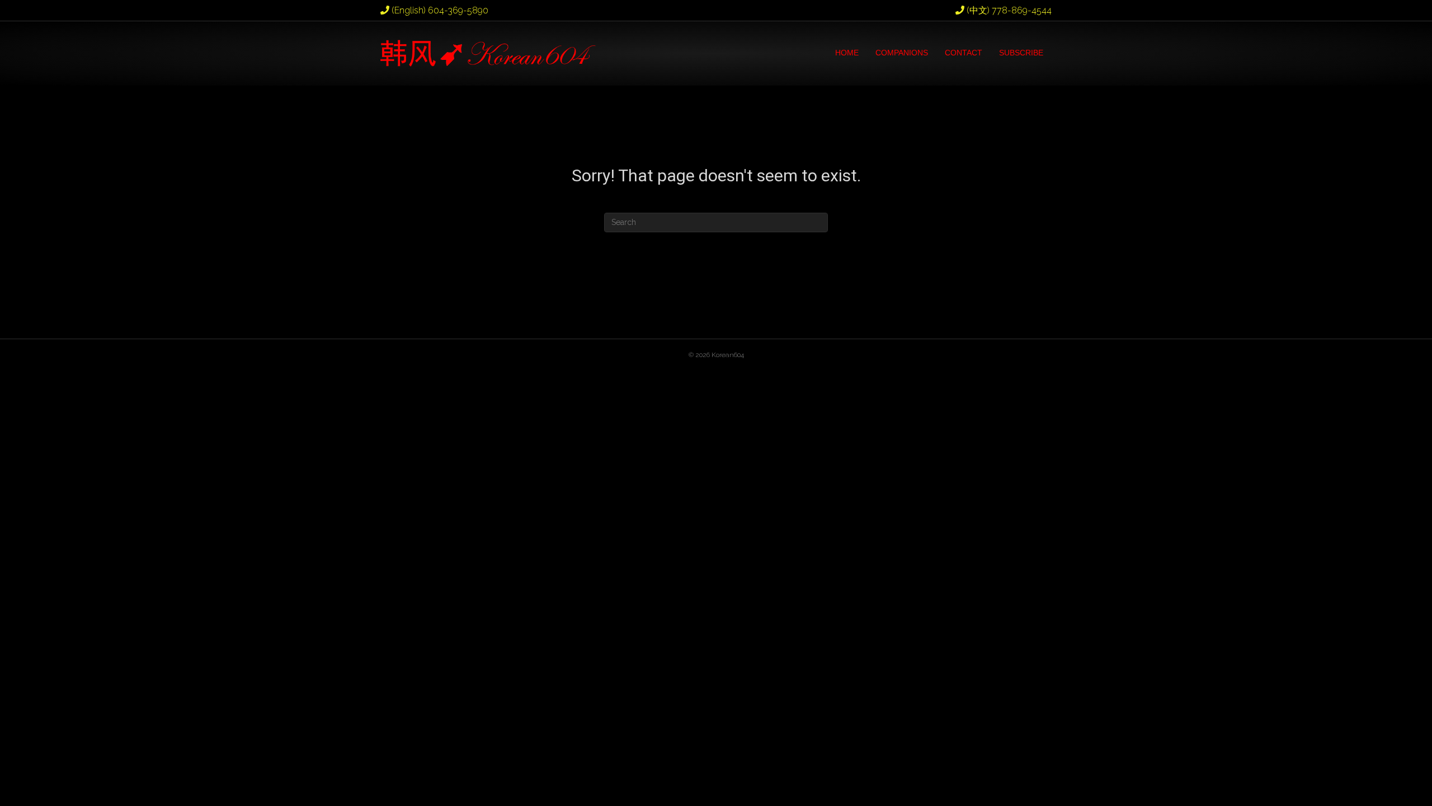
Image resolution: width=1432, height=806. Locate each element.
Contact (963, 52)
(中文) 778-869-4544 (1008, 10)
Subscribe (1021, 52)
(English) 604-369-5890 (438, 10)
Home (847, 52)
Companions (901, 52)
